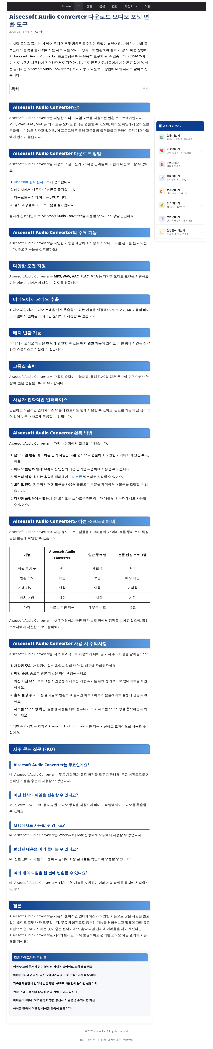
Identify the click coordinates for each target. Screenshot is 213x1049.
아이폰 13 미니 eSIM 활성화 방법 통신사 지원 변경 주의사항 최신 (54, 1000)
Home (66, 6)
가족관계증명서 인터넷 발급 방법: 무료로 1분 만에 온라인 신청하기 (55, 983)
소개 (82, 1039)
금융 (102, 6)
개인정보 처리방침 (110, 1039)
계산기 (128, 6)
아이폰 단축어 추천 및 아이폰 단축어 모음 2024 (43, 1008)
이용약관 (128, 1039)
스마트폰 (75, 476)
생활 (90, 6)
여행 (148, 6)
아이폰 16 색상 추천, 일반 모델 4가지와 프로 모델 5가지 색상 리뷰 (54, 975)
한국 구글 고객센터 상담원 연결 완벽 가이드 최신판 (45, 992)
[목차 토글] (143, 88)
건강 (115, 6)
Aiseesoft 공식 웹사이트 (32, 182)
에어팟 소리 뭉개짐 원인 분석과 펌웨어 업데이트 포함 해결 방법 (53, 966)
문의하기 (92, 1039)
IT (78, 6)
